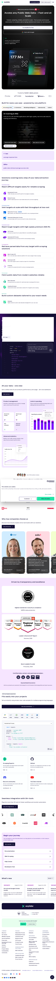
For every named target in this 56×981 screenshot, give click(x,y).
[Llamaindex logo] (9, 823)
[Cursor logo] (38, 814)
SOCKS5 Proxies (19, 936)
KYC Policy (44, 936)
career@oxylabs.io (48, 970)
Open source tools (33, 948)
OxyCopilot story (33, 965)
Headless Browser (19, 955)
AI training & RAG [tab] (7, 107)
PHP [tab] (22, 717)
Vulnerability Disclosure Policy (48, 942)
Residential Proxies (20, 934)
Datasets (31, 932)
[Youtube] (19, 974)
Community (4, 952)
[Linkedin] (11, 974)
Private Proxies (19, 942)
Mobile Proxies (19, 938)
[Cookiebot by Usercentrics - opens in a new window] (48, 481)
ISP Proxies (18, 940)
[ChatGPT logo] (49, 814)
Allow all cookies (45, 498)
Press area (4, 940)
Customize (27, 498)
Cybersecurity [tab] (41, 107)
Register (23, 924)
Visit (4, 769)
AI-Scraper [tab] (6, 325)
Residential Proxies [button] (9, 723)
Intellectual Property (34, 963)
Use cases (31, 939)
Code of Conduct (46, 946)
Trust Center (45, 938)
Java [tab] (32, 717)
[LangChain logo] (19, 823)
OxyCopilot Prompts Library (34, 952)
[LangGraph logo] (7, 814)
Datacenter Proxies (20, 932)
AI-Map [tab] (43, 325)
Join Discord (6, 788)
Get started (6, 394)
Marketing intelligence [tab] (29, 107)
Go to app (5, 337)
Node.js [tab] (16, 717)
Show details (48, 494)
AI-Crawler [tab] (15, 325)
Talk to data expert (46, 2)
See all (49, 878)
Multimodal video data (10, 142)
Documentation (32, 937)
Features (31, 961)
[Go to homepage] (28, 906)
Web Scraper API (19, 957)
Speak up (44, 944)
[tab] (14, 334)
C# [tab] (37, 717)
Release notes (32, 944)
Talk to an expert (9, 146)
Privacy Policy (45, 934)
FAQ (30, 954)
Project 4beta (5, 948)
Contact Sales (31, 924)
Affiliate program (6, 936)
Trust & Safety (45, 939)
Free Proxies (18, 944)
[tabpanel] (28, 213)
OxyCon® (4, 947)
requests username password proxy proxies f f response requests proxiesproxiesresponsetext (21, 740)
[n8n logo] (51, 823)
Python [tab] (5, 717)
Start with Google (29, 32)
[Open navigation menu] (53, 2)
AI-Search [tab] (35, 325)
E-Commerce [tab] (18, 107)
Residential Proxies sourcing (6, 943)
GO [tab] (27, 717)
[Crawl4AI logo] (40, 823)
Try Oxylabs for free (28, 27)
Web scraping (32, 956)
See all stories (7, 526)
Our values (4, 934)
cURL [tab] (10, 717)
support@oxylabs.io (37, 970)
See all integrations (8, 806)
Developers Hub (33, 946)
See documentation (26, 706)
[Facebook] (17, 974)
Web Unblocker (19, 950)
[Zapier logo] (30, 823)
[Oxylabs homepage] (6, 2)
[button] (13, 552)
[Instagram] (14, 974)
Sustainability (5, 950)
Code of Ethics (45, 948)
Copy (50, 749)
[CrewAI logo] (17, 814)
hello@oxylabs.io (26, 970)
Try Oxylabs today (34, 2)
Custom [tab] (50, 107)
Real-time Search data (24, 142)
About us (4, 932)
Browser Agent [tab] (25, 325)
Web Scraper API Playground (33, 942)
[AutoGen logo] (28, 814)
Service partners (6, 938)
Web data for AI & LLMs (38, 142)
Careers (4, 945)
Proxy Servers (18, 959)
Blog (30, 949)
